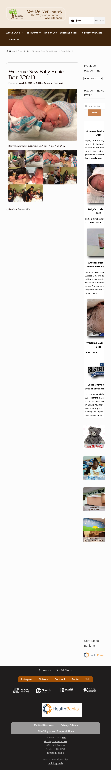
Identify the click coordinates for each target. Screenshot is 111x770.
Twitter (75, 679)
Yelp (88, 679)
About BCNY (13, 32)
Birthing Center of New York (49, 83)
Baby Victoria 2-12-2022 (99, 211)
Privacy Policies (69, 725)
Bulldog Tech (55, 763)
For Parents (32, 32)
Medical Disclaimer (44, 725)
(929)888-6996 (55, 753)
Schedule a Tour (68, 32)
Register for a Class (91, 32)
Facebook (60, 679)
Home (12, 51)
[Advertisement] (94, 590)
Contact (12, 39)
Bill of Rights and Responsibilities (55, 731)
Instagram (26, 679)
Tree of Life (50, 32)
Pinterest (44, 679)
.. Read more (95, 158)
